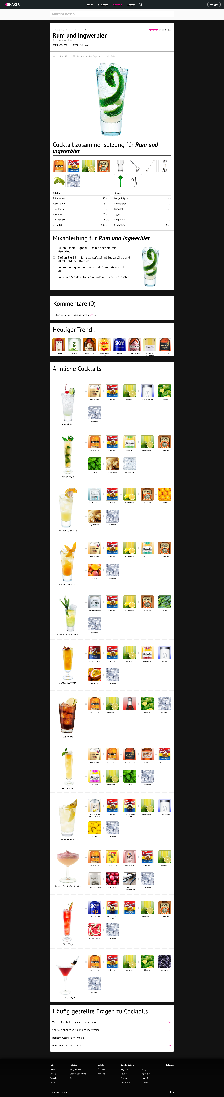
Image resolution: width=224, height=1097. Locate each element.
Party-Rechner (76, 1069)
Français (144, 1069)
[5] (162, 30)
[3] (156, 30)
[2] (153, 30)
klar (81, 44)
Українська (146, 1074)
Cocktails (117, 4)
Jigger (117, 214)
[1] (150, 30)
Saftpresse (119, 219)
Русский (144, 1078)
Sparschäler (120, 203)
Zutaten (131, 4)
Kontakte (101, 1074)
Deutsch (124, 1074)
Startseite (56, 30)
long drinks (73, 44)
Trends (89, 4)
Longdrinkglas (121, 198)
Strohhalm (119, 224)
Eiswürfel (57, 224)
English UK (125, 1069)
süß (65, 44)
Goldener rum (59, 198)
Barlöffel (118, 208)
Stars (72, 1078)
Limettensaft (59, 208)
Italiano (144, 1082)
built (87, 44)
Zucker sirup (59, 203)
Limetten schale (61, 219)
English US (125, 1082)
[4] (159, 30)
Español (124, 1078)
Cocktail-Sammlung (78, 1074)
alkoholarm (57, 44)
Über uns (101, 1069)
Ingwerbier (58, 214)
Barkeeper (103, 4)
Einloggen (214, 4)
